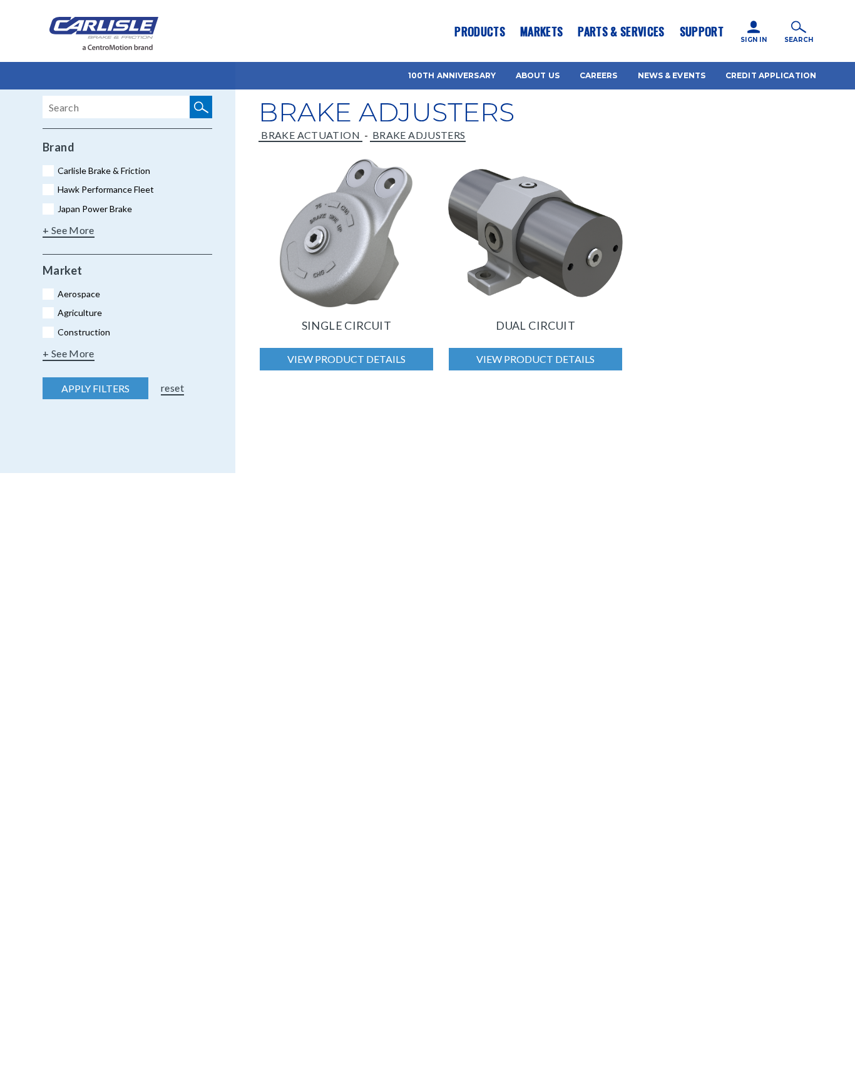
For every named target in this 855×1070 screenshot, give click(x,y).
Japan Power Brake (95, 208)
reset (172, 388)
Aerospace (79, 293)
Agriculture (80, 312)
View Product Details (346, 359)
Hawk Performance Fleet (106, 189)
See (60, 230)
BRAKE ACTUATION (310, 135)
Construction (84, 332)
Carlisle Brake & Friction (104, 170)
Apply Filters (95, 388)
